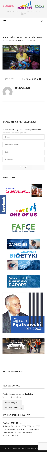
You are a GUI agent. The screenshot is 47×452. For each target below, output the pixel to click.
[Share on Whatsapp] (35, 79)
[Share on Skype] (37, 79)
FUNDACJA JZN (17, 40)
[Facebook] (38, 21)
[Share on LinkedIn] (29, 79)
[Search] (42, 21)
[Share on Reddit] (32, 79)
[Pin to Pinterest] (27, 79)
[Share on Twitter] (24, 79)
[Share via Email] (40, 79)
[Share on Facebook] (22, 79)
